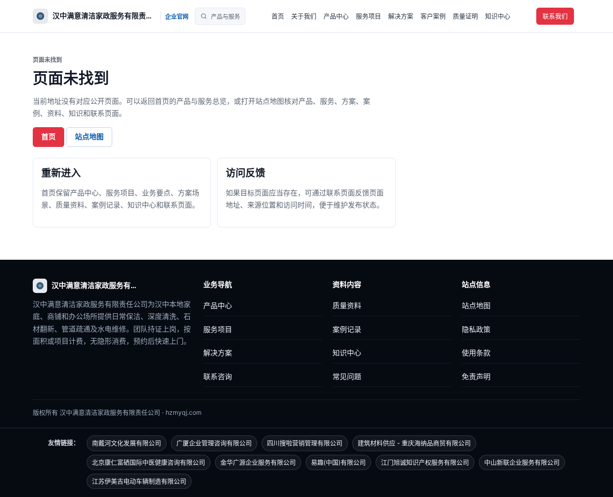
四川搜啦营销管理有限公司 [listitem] (304, 443)
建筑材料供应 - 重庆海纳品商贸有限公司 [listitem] (414, 443)
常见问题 (347, 376)
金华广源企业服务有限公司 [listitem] (258, 462)
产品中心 (336, 16)
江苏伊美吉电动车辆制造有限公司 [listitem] (139, 481)
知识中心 (497, 16)
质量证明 (465, 16)
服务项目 (368, 16)
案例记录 (347, 329)
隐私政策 (476, 329)
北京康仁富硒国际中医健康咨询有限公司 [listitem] (148, 462)
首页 (277, 16)
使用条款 (476, 352)
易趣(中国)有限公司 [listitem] (338, 462)
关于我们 (303, 16)
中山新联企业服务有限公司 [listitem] (522, 462)
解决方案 (400, 16)
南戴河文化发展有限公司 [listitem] (126, 443)
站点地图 (89, 136)
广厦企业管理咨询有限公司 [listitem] (214, 443)
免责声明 (476, 376)
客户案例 (433, 16)
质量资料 (347, 305)
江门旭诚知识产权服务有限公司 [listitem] (425, 462)
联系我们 (555, 16)
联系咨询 (217, 376)
